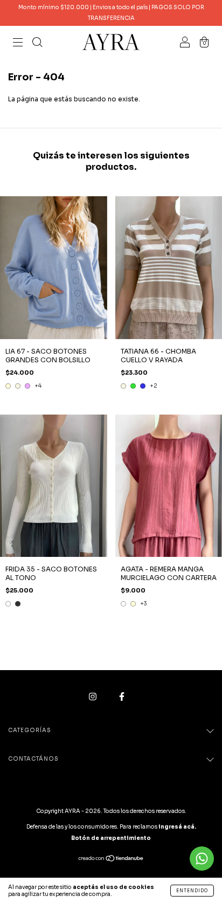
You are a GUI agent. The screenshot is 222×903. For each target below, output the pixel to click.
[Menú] (17, 43)
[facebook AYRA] (121, 697)
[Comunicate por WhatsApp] (202, 858)
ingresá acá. (177, 826)
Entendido (192, 890)
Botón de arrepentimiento (111, 838)
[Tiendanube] (111, 860)
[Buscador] (37, 43)
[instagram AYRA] (93, 697)
